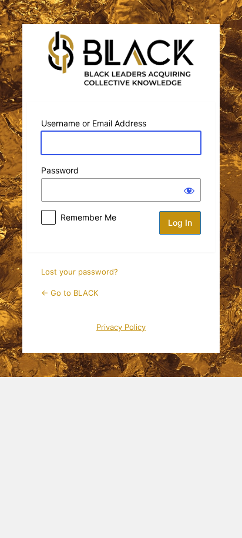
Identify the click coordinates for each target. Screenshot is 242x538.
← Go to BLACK (69, 293)
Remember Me (88, 217)
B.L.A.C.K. (121, 58)
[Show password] (189, 190)
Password (60, 170)
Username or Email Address (93, 123)
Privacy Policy (121, 327)
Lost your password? (79, 271)
